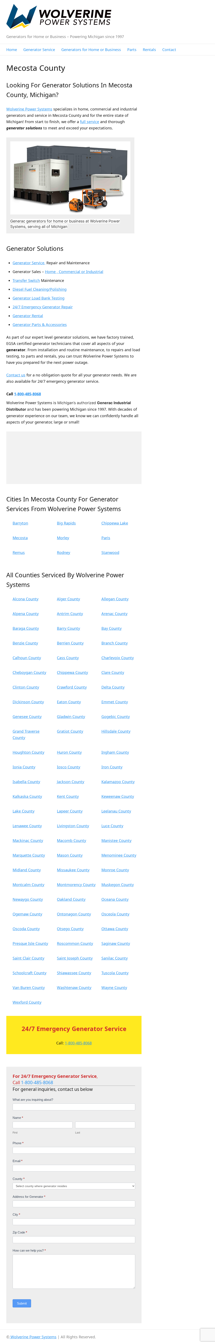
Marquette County (29, 855)
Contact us (15, 374)
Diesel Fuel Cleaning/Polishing (40, 289)
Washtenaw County (74, 987)
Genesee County (27, 716)
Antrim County (70, 613)
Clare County (112, 672)
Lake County (23, 811)
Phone (18, 1143)
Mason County (70, 855)
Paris (105, 537)
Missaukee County (73, 869)
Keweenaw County (117, 796)
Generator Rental (28, 315)
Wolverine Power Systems (29, 109)
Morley (63, 537)
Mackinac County (28, 840)
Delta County (113, 687)
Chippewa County (72, 672)
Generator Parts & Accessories (40, 324)
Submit (22, 1303)
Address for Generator (29, 1196)
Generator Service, (29, 262)
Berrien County (70, 643)
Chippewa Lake (114, 523)
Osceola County (115, 914)
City (16, 1214)
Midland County (27, 869)
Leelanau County (116, 811)
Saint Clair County (28, 958)
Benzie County (25, 643)
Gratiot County (70, 731)
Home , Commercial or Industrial (74, 271)
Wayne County (114, 987)
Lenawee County (27, 825)
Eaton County (69, 701)
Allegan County (114, 598)
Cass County (68, 657)
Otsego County (70, 928)
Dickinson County (28, 701)
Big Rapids (66, 523)
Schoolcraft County (29, 972)
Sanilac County (114, 958)
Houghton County (28, 752)
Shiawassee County (74, 972)
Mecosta (20, 537)
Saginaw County (115, 943)
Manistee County (116, 840)
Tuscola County (114, 972)
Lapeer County (70, 811)
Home (11, 49)
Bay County (111, 628)
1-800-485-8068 (27, 393)
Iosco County (68, 766)
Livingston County (73, 825)
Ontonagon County (74, 914)
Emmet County (114, 701)
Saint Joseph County (75, 958)
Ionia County (24, 766)
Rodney (63, 552)
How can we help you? (29, 1250)
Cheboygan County (29, 672)
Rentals (149, 49)
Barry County (68, 628)
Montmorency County (76, 884)
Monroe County (115, 869)
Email (17, 1161)
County (19, 1179)
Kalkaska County (27, 796)
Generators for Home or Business (91, 49)
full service (89, 121)
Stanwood (110, 552)
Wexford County (27, 1002)
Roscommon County (75, 943)
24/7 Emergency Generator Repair (43, 306)
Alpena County (26, 613)
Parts (131, 49)
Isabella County (26, 781)
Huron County (69, 752)
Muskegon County (117, 884)
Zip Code (20, 1232)
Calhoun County (27, 657)
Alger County (68, 598)
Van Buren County (29, 987)
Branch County (114, 643)
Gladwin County (71, 716)
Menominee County (118, 855)
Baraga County (26, 628)
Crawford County (72, 687)
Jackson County (70, 781)
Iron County (111, 766)
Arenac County (114, 613)
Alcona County (25, 598)
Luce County (112, 825)
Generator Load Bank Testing (38, 298)
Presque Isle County (30, 943)
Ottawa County (114, 928)
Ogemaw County (27, 914)
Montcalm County (28, 884)
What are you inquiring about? (33, 1099)
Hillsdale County (115, 731)
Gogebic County (115, 716)
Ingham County (115, 752)
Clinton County (26, 687)
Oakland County (71, 899)
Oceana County (114, 899)
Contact (169, 49)
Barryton (20, 523)
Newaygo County (28, 899)
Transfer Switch (26, 280)
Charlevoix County (117, 657)
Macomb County (71, 840)
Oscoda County (26, 928)
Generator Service (39, 49)
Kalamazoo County (118, 781)
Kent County (68, 796)
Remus (19, 552)
